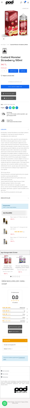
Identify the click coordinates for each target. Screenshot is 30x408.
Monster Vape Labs (8, 271)
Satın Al (23, 71)
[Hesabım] (28, 2)
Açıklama (3, 129)
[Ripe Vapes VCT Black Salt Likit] (5, 220)
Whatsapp (13, 107)
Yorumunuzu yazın (9, 93)
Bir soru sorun (9, 98)
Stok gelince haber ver (15, 86)
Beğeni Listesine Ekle (8, 75)
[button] (11, 276)
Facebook (7, 107)
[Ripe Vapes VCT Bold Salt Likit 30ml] (5, 241)
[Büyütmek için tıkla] (3, 38)
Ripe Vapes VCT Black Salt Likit (18, 217)
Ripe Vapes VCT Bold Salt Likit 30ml (18, 238)
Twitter (10, 107)
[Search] (21, 2)
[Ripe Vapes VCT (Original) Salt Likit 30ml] (5, 231)
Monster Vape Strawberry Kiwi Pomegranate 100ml (7, 267)
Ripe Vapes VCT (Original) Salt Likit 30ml (18, 228)
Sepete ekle (13, 71)
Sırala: (5, 348)
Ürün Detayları (5, 198)
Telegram (17, 107)
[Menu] (2, 2)
